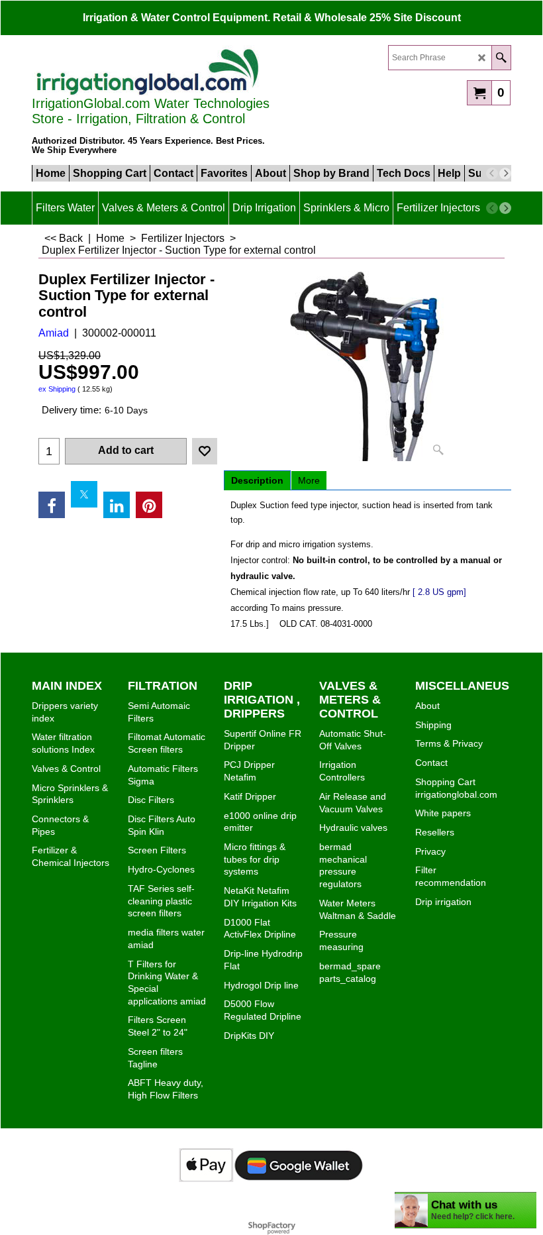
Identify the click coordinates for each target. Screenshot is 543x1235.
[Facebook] (51, 505)
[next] (505, 174)
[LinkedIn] (116, 505)
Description (257, 480)
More (309, 480)
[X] (84, 494)
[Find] (501, 58)
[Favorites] (204, 451)
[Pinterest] (149, 505)
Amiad (53, 333)
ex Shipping (56, 389)
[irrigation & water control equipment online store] (148, 70)
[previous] (492, 174)
